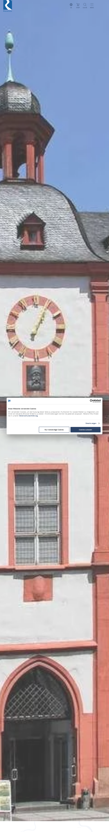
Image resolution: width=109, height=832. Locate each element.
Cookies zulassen (85, 429)
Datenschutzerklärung (28, 416)
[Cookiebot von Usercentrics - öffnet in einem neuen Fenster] (91, 401)
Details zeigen (91, 423)
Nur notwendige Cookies (54, 429)
